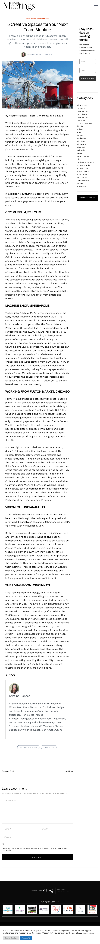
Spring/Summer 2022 (28, 747)
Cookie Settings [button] (11, 938)
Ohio (79, 159)
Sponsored (82, 174)
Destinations (82, 111)
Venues (80, 183)
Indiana (80, 129)
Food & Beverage (84, 123)
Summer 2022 (48, 747)
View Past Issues (87, 198)
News (79, 153)
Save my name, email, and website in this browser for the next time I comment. (35, 849)
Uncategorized (83, 180)
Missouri (81, 147)
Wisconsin (81, 186)
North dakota (83, 156)
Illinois (80, 126)
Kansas (80, 135)
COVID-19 (81, 108)
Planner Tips (82, 168)
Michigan (81, 141)
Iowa (79, 132)
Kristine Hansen (35, 54)
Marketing (81, 138)
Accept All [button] (26, 938)
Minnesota (81, 144)
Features (81, 120)
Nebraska (81, 150)
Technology (82, 177)
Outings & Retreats (85, 162)
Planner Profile (83, 165)
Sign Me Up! (87, 78)
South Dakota (83, 171)
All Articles (82, 105)
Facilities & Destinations (37, 19)
